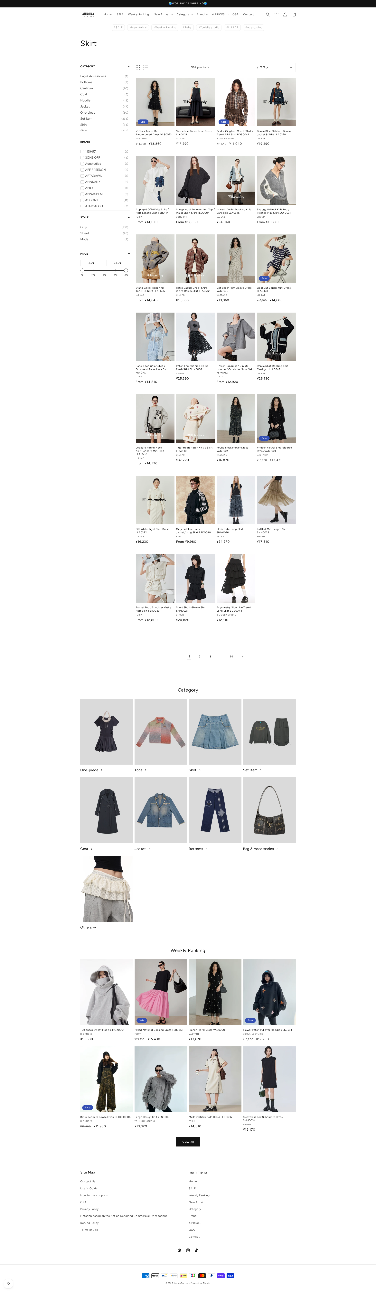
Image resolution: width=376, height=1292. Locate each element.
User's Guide (89, 1188)
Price (84, 253)
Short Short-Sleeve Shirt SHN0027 (191, 609)
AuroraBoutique (182, 1283)
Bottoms (196, 849)
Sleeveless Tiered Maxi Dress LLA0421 (194, 133)
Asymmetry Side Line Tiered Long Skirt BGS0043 (234, 609)
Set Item (250, 770)
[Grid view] (138, 67)
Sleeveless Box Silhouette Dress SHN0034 (263, 1119)
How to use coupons (94, 1195)
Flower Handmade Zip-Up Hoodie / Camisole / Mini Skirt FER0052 (235, 369)
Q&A (192, 1229)
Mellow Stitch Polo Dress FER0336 (210, 1117)
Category (87, 66)
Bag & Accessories (258, 849)
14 (231, 656)
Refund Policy (89, 1223)
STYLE (84, 217)
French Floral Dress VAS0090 (207, 1029)
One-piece (89, 770)
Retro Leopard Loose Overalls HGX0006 (105, 1117)
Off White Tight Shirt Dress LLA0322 (152, 531)
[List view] (145, 67)
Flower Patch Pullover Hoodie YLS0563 (267, 1029)
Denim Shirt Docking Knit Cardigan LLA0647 (272, 367)
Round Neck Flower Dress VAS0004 (232, 449)
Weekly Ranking (199, 1195)
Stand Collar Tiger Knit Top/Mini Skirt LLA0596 (150, 289)
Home (193, 1181)
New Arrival (196, 1202)
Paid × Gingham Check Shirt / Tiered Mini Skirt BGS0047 (235, 133)
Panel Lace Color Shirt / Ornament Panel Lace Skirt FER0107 (152, 369)
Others (86, 927)
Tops (138, 770)
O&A (83, 1202)
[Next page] (242, 656)
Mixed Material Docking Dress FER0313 (159, 1029)
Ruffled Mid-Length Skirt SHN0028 (272, 531)
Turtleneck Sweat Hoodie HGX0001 (102, 1029)
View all (188, 1142)
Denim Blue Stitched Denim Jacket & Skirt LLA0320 (274, 133)
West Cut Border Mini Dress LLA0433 (274, 289)
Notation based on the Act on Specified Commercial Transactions (123, 1216)
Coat (84, 849)
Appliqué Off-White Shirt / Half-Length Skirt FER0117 (152, 211)
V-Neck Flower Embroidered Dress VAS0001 (274, 449)
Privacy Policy (89, 1209)
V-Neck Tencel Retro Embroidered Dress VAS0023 (154, 133)
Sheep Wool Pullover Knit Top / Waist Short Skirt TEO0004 (195, 211)
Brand (85, 142)
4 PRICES (195, 1223)
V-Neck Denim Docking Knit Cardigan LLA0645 (234, 211)
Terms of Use (89, 1229)
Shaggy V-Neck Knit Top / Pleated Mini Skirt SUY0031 (274, 211)
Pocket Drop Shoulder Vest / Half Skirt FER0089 (153, 609)
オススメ (262, 67)
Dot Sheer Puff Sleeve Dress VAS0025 (234, 289)
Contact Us (87, 1181)
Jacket (140, 849)
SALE (192, 1188)
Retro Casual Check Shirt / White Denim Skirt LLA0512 (193, 289)
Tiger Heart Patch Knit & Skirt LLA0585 (194, 449)
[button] (162, 14)
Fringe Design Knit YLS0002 (152, 1117)
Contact (194, 1236)
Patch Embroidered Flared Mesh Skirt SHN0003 (192, 367)
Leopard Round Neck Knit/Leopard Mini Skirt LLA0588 (150, 451)
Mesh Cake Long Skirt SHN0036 (230, 531)
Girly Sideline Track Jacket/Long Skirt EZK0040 (193, 531)
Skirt (193, 770)
